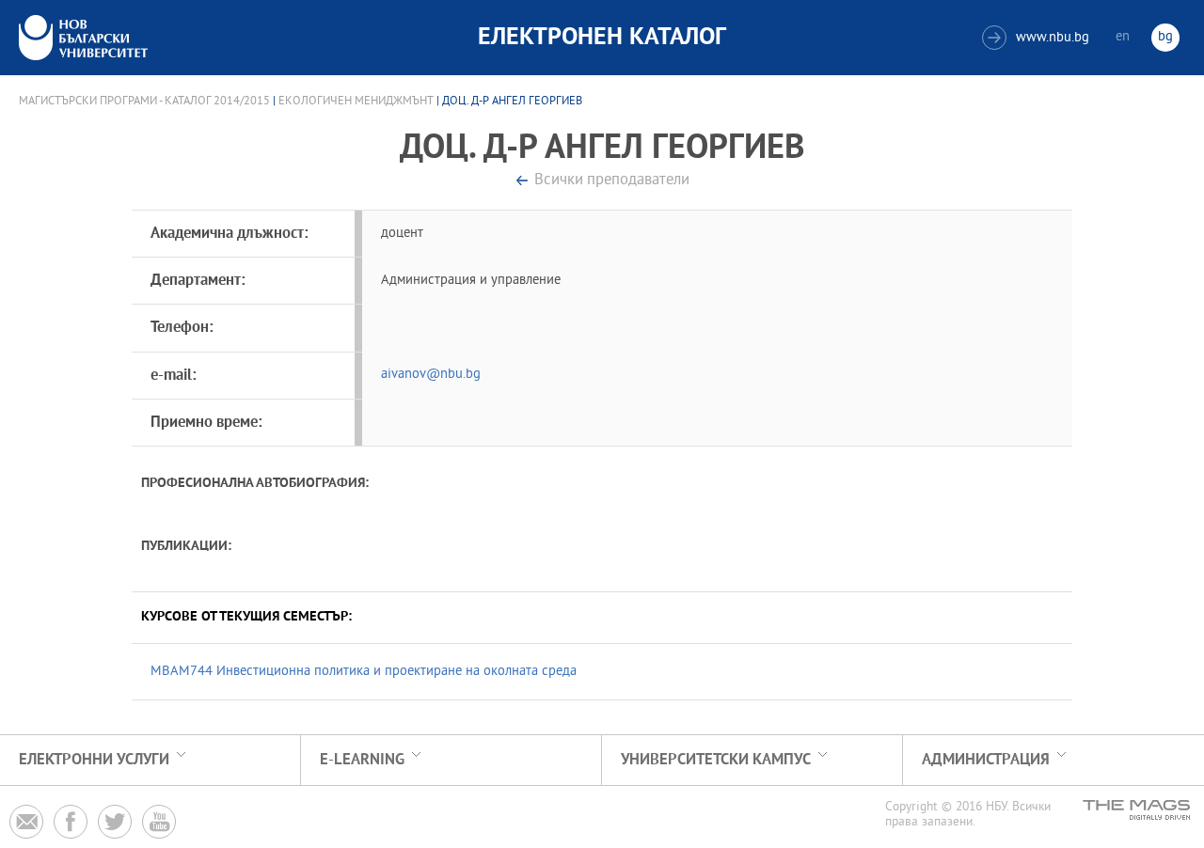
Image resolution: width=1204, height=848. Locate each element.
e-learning (362, 760)
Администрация (986, 760)
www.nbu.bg (1038, 38)
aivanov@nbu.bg (431, 375)
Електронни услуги (94, 760)
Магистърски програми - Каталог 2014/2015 (144, 101)
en (1123, 37)
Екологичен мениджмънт (356, 101)
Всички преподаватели (611, 181)
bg (1165, 37)
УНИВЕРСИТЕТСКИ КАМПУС (716, 760)
